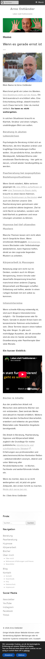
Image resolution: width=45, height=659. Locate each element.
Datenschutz (10, 584)
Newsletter (10, 564)
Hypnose (7, 543)
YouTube (7, 603)
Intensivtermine (12, 303)
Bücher (6, 551)
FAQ (7, 582)
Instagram (8, 607)
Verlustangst (34, 242)
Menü (41, 2)
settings (27, 651)
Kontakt (7, 572)
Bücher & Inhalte (13, 398)
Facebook (8, 611)
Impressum (10, 587)
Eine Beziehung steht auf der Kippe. (20, 95)
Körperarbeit (9, 547)
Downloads (10, 579)
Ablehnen (21, 655)
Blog (5, 568)
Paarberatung (10, 539)
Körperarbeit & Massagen (18, 262)
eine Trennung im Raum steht (22, 190)
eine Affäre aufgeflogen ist (29, 187)
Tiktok (6, 615)
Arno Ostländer (22, 9)
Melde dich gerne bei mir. (15, 489)
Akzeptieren (8, 655)
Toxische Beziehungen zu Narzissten (20, 197)
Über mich (8, 555)
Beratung (8, 535)
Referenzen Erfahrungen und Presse (19, 561)
